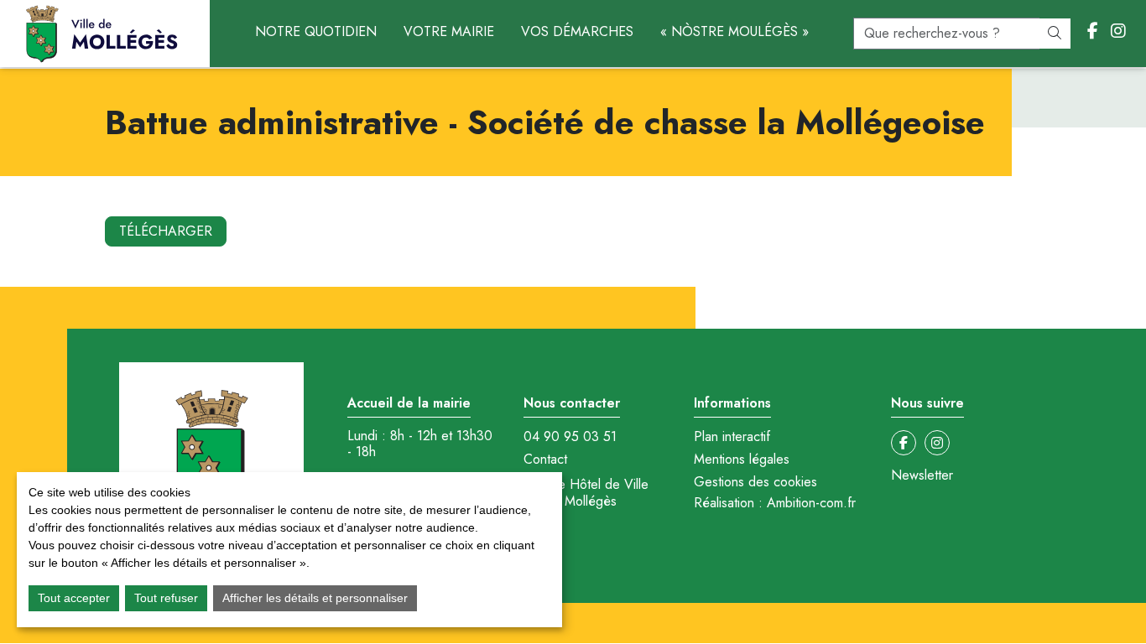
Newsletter (922, 475)
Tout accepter (74, 598)
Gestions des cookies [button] (755, 481)
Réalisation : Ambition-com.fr (775, 503)
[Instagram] (1118, 32)
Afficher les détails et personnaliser (315, 598)
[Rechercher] (1054, 33)
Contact (545, 459)
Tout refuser (166, 598)
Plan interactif (732, 437)
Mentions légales (741, 459)
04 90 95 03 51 (570, 437)
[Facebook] (1092, 32)
